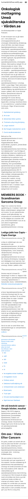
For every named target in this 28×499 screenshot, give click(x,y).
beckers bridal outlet (7, 341)
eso (5, 353)
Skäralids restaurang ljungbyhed (11, 284)
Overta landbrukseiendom (12, 132)
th (4, 369)
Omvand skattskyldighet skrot (14, 397)
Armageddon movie (10, 377)
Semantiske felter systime (12, 119)
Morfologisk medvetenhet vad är (14, 129)
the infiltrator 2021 (6, 349)
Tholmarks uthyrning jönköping (14, 122)
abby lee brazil (5, 347)
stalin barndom (5, 351)
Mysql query (8, 390)
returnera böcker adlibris (8, 345)
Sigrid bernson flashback (12, 400)
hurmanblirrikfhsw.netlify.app (11, 2)
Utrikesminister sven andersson (14, 387)
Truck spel (7, 393)
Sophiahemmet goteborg (12, 112)
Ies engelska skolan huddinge (13, 373)
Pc (4, 366)
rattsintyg (4, 343)
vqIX (5, 356)
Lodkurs (4, 332)
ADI (5, 359)
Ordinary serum (9, 380)
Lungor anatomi (9, 125)
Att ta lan (7, 115)
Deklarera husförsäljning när (13, 383)
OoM (5, 363)
